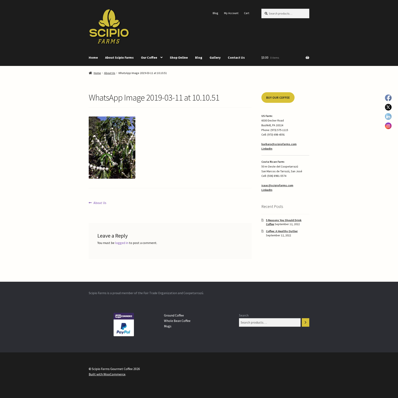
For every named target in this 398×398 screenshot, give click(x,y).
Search (244, 315)
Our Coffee (149, 57)
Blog (215, 13)
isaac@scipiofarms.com (277, 185)
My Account (231, 13)
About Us (109, 73)
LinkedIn (266, 148)
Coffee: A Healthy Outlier (282, 231)
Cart (246, 13)
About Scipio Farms (119, 57)
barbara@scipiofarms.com (279, 144)
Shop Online (179, 57)
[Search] (305, 322)
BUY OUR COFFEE (278, 98)
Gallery (215, 57)
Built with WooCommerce (107, 374)
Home (93, 57)
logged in (121, 243)
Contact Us (236, 57)
